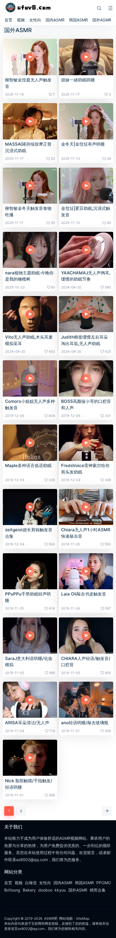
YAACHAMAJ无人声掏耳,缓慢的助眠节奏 (85, 276)
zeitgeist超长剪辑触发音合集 (28, 533)
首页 (8, 19)
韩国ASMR (78, 19)
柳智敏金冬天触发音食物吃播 (28, 211)
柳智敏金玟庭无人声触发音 (28, 83)
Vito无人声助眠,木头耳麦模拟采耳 (29, 340)
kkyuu (60, 890)
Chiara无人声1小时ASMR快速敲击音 (85, 533)
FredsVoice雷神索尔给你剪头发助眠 (85, 469)
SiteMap (82, 918)
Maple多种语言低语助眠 (28, 465)
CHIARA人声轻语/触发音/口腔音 (85, 662)
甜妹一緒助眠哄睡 (78, 80)
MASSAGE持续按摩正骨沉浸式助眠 (28, 147)
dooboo (45, 890)
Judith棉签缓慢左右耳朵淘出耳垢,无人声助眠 (84, 340)
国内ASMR (55, 19)
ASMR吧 (50, 918)
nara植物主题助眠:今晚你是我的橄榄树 (29, 276)
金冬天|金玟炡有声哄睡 (83, 144)
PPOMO (103, 882)
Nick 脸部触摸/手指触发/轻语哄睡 (28, 784)
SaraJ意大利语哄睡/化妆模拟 (28, 662)
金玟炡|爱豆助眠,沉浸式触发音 (85, 211)
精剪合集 (98, 890)
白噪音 (31, 882)
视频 (21, 19)
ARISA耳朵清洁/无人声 (27, 722)
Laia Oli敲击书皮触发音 (83, 594)
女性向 (35, 19)
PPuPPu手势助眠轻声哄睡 (28, 597)
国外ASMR (101, 19)
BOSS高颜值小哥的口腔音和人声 (86, 404)
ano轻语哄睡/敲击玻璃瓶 (84, 722)
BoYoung (12, 890)
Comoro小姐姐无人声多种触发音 (30, 404)
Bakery (29, 890)
